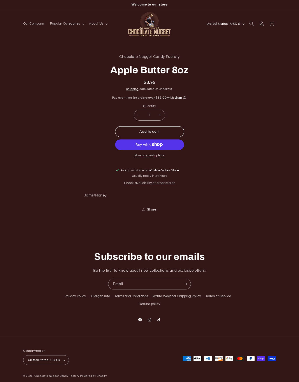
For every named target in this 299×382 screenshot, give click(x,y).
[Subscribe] (186, 284)
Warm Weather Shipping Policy (177, 296)
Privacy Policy (75, 296)
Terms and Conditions (131, 296)
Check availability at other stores (149, 183)
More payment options (149, 155)
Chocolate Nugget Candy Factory (56, 376)
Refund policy (149, 304)
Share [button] (151, 209)
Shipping (132, 89)
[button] (66, 24)
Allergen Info (100, 296)
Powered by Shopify (93, 376)
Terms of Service (218, 296)
